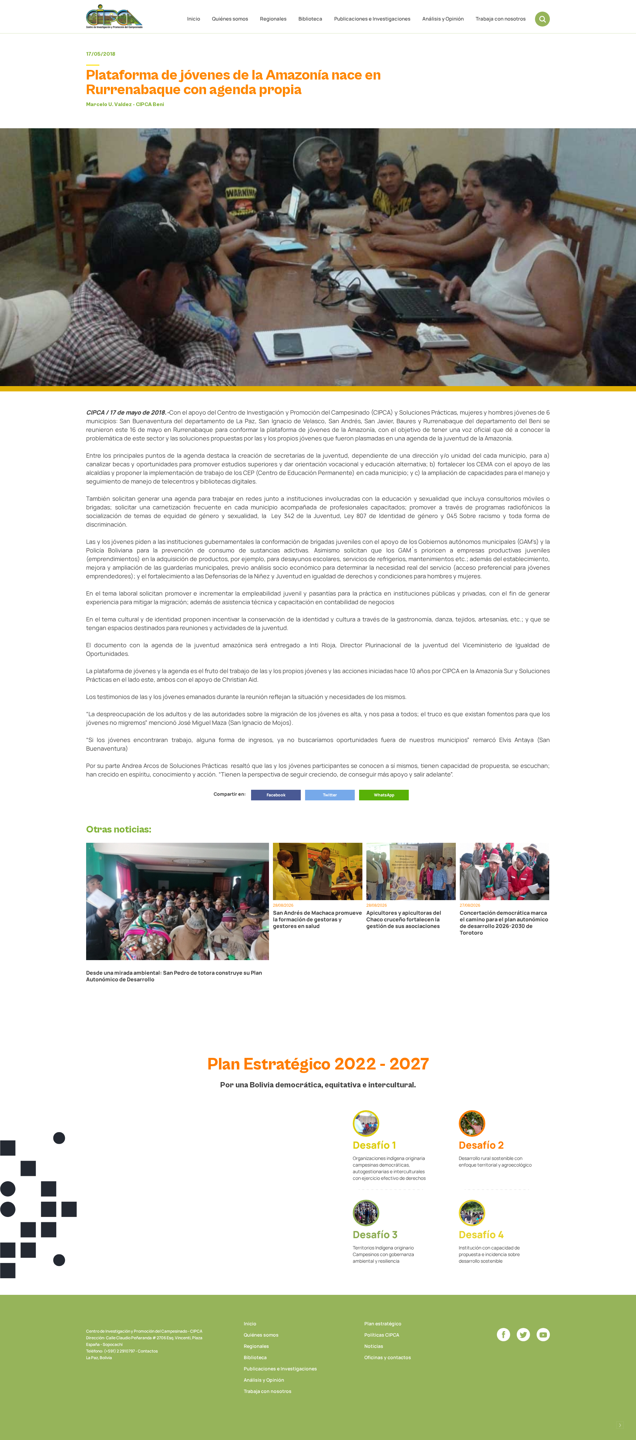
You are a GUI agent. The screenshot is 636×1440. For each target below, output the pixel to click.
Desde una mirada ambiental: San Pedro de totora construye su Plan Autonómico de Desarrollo (174, 976)
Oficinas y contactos (387, 1357)
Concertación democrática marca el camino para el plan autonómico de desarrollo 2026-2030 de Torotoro (504, 922)
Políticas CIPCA (381, 1335)
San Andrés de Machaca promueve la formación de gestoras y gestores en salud (317, 919)
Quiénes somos (230, 18)
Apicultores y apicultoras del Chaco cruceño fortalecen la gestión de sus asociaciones (403, 919)
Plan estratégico (382, 1323)
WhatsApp (384, 795)
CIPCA (114, 16)
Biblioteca (310, 18)
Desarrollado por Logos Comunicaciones (620, 1425)
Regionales (273, 18)
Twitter (330, 795)
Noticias (373, 1346)
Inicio (193, 18)
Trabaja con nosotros (501, 18)
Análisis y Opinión (443, 18)
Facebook (276, 795)
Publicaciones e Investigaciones (372, 18)
